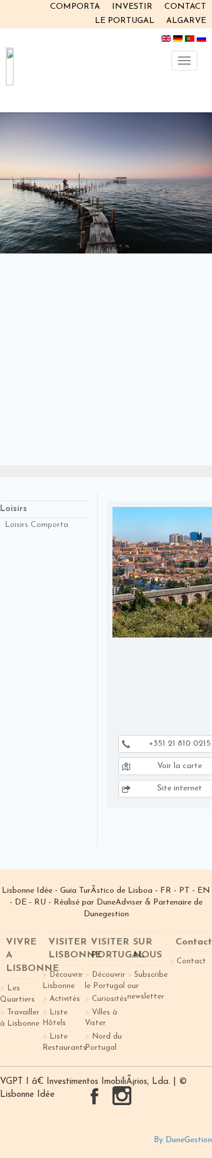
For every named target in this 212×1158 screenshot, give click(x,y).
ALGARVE (186, 20)
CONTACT (185, 6)
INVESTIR (132, 6)
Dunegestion (106, 914)
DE (20, 902)
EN (203, 890)
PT (184, 890)
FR (165, 890)
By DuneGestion (183, 1140)
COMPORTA (75, 6)
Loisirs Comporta (36, 524)
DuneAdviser (121, 902)
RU (40, 902)
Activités (64, 999)
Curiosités (109, 999)
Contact (191, 961)
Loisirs (13, 509)
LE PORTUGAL (124, 20)
